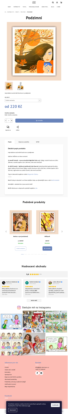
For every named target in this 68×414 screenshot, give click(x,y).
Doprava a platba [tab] (24, 142)
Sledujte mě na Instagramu (36, 307)
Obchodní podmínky (11, 379)
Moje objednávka (10, 387)
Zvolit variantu (21, 248)
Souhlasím (55, 405)
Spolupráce (8, 375)
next (62, 231)
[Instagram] (41, 373)
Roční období (55, 180)
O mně (7, 367)
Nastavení (13, 410)
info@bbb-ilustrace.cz (42, 367)
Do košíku (40, 120)
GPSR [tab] (37, 142)
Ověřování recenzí (10, 384)
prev (6, 231)
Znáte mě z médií (10, 370)
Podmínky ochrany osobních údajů (15, 382)
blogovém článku (33, 174)
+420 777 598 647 (40, 369)
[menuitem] (9, 7)
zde (29, 406)
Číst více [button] (4, 294)
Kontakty (7, 372)
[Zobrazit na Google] (3, 282)
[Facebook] (37, 373)
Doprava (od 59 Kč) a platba (13, 377)
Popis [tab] (10, 142)
